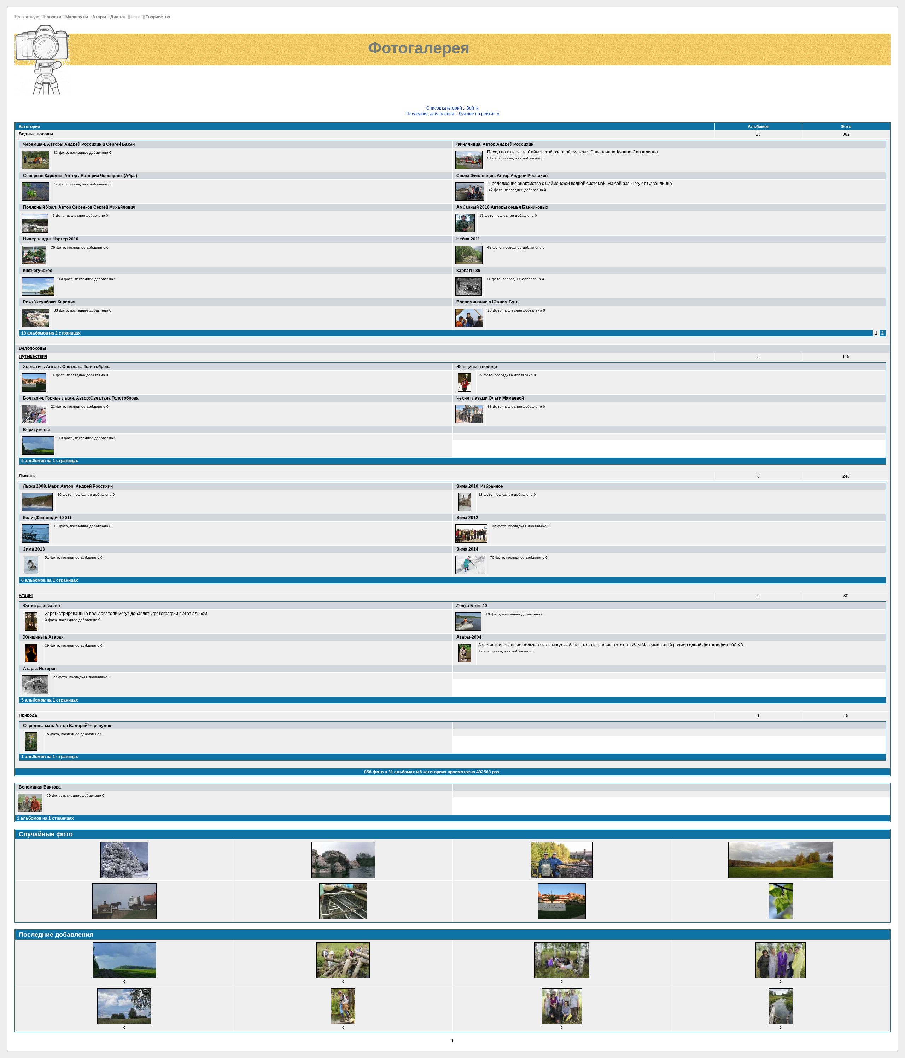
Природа (28, 715)
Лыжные (28, 475)
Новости (52, 16)
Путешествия (33, 356)
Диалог (118, 16)
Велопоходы (32, 348)
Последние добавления (430, 113)
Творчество (158, 16)
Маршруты (77, 16)
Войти (472, 108)
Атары (99, 16)
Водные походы (36, 134)
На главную (27, 16)
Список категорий (444, 108)
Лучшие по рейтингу (479, 113)
